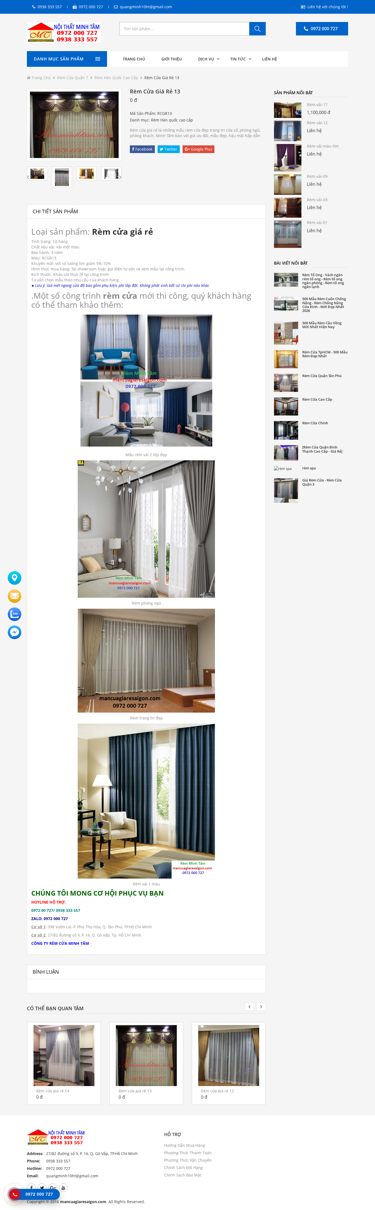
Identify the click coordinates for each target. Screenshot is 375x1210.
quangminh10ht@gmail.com (146, 6)
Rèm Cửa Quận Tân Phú (322, 376)
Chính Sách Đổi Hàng (183, 1167)
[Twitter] (42, 1187)
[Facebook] (31, 1187)
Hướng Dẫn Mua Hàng (184, 1145)
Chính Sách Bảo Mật (182, 1175)
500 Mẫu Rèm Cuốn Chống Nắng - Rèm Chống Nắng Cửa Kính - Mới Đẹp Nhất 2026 (324, 304)
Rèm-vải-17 (317, 104)
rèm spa (309, 468)
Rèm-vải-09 (317, 176)
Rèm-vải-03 (317, 199)
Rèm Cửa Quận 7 (72, 77)
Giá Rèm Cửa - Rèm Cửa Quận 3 (322, 482)
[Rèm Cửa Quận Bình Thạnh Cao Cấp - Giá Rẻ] (322, 449)
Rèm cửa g (113, 231)
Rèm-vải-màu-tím (323, 146)
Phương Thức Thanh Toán (188, 1152)
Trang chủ (134, 59)
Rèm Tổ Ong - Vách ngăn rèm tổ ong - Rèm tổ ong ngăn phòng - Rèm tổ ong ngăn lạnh (323, 281)
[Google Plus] (52, 1187)
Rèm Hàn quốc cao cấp (116, 77)
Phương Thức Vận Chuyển (188, 1160)
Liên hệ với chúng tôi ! (327, 6)
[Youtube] (63, 1187)
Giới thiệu (171, 59)
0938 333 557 (50, 6)
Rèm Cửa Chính (315, 423)
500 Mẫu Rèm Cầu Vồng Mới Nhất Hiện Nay (322, 325)
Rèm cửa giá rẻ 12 (217, 1090)
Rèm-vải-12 (317, 122)
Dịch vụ (206, 59)
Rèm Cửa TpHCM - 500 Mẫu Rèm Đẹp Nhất (325, 354)
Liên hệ (269, 59)
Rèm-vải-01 (317, 222)
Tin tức (238, 59)
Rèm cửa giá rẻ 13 (135, 1090)
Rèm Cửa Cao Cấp (317, 399)
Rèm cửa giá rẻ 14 (52, 1090)
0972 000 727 (91, 6)
